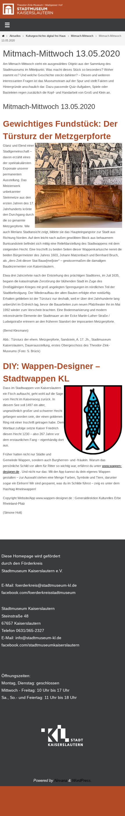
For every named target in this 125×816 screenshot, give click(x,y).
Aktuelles (15, 35)
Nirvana (60, 780)
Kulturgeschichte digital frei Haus (46, 35)
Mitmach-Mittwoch (82, 35)
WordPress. (82, 780)
